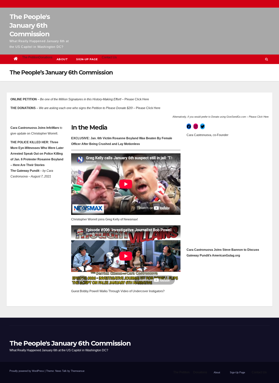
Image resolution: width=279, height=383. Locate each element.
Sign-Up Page (87, 59)
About (62, 59)
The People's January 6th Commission (29, 25)
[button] (266, 59)
